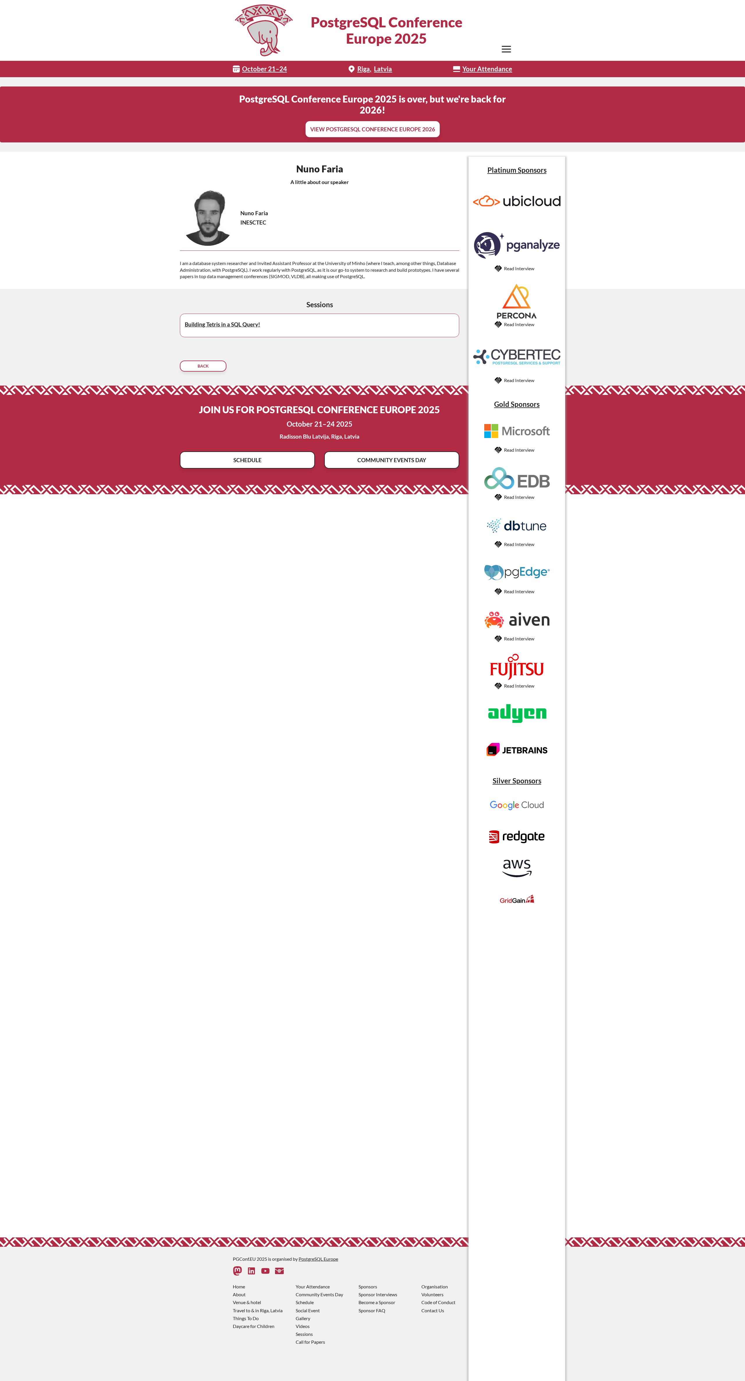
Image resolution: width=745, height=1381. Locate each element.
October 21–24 (264, 69)
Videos (303, 1326)
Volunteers (432, 1294)
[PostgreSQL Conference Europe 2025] (263, 30)
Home (239, 1286)
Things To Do (246, 1318)
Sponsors (368, 1286)
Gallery (303, 1318)
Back (203, 365)
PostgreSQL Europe (318, 1259)
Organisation (434, 1286)
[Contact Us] (279, 1271)
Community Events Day (391, 460)
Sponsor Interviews (378, 1294)
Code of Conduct (438, 1302)
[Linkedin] (251, 1271)
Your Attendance (487, 69)
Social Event (308, 1310)
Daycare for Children (253, 1326)
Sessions (304, 1334)
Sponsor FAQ (372, 1310)
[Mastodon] (237, 1271)
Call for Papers (310, 1342)
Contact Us (432, 1310)
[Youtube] (265, 1271)
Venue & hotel (247, 1302)
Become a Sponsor (377, 1302)
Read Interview (519, 268)
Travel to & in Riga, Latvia (258, 1310)
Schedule (247, 460)
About (239, 1294)
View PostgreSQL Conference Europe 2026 (372, 129)
